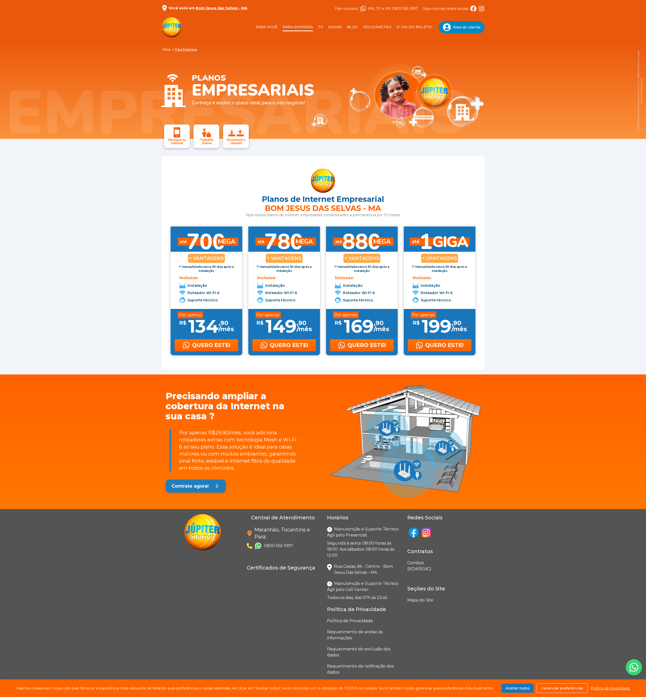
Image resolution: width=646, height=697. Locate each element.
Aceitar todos (517, 688)
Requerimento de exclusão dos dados (358, 652)
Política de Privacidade (350, 620)
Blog (352, 27)
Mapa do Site (420, 600)
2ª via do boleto (414, 27)
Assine (335, 27)
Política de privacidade (610, 688)
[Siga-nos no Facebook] (473, 9)
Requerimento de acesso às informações (355, 634)
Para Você (267, 27)
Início (167, 49)
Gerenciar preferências (562, 688)
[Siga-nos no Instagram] (481, 9)
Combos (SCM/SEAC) (408, 565)
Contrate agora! (190, 486)
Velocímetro (377, 27)
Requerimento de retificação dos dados (360, 669)
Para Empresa (298, 27)
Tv (320, 27)
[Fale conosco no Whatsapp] (634, 667)
